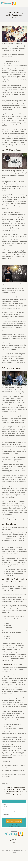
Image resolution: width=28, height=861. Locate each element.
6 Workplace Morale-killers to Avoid (15, 795)
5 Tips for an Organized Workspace (15, 789)
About (14, 839)
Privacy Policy (14, 841)
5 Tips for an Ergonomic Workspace (15, 787)
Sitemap (14, 842)
